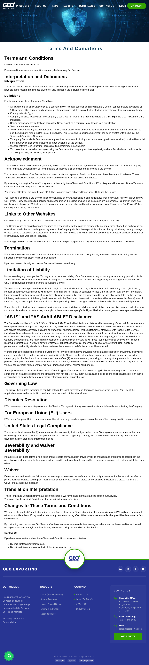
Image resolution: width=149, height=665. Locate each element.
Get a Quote (136, 5)
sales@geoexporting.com (130, 629)
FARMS (55, 5)
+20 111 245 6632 (127, 619)
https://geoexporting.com (72, 146)
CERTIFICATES (87, 5)
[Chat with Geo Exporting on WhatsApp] (8, 656)
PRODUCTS (22, 5)
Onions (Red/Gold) (49, 609)
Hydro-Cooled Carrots (51, 604)
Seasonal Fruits (48, 613)
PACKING (68, 5)
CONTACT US (106, 5)
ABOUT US (40, 5)
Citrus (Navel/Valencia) (51, 594)
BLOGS (122, 5)
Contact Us (10, 533)
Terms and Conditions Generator (26, 136)
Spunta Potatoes (48, 599)
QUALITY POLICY (84, 599)
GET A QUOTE (128, 636)
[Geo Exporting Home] (9, 5)
